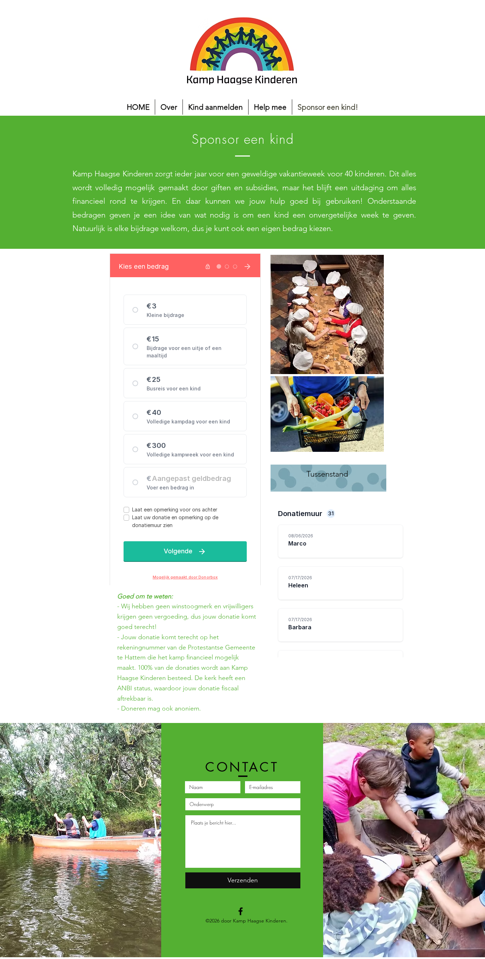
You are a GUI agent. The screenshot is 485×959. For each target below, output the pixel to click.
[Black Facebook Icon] (240, 911)
